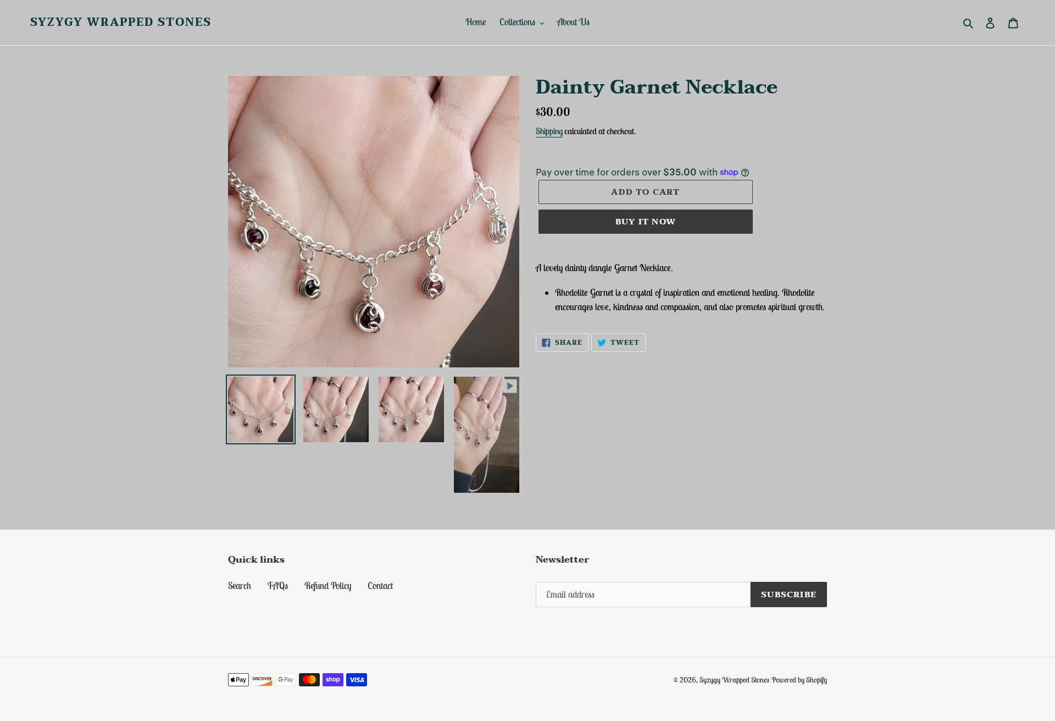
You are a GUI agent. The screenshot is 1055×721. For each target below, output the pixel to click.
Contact (380, 586)
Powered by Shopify (799, 680)
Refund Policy (327, 586)
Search (239, 586)
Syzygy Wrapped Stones (121, 22)
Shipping (549, 130)
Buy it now (645, 221)
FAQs (278, 586)
